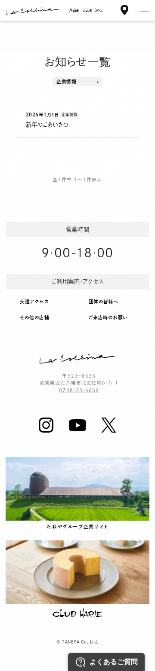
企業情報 (66, 81)
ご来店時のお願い (108, 317)
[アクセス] (124, 11)
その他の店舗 (34, 317)
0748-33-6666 (79, 390)
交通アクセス (34, 301)
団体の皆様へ (103, 301)
